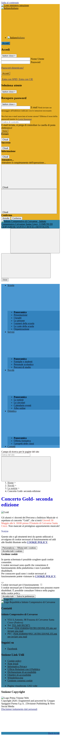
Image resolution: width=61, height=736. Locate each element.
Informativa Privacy (17, 666)
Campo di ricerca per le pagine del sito (20, 451)
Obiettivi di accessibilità (19, 675)
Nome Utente (37, 59)
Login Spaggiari (25, 119)
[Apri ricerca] (35, 240)
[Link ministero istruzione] (15, 5)
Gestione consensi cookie (20, 680)
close (5, 280)
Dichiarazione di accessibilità (22, 672)
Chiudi (5, 139)
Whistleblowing (15, 677)
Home (11, 482)
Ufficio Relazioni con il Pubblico (24, 669)
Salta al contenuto (10, 2)
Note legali (13, 663)
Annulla (6, 218)
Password (35, 62)
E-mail (34, 107)
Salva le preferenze (25, 596)
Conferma (16, 218)
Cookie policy (14, 661)
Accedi (6, 43)
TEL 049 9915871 (21, 625)
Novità (11, 485)
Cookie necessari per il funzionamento (20, 584)
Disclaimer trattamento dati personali (19, 709)
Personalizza (8, 548)
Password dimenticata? (12, 67)
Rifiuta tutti (26, 548)
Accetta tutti (12, 551)
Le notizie (12, 488)
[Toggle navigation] (26, 265)
